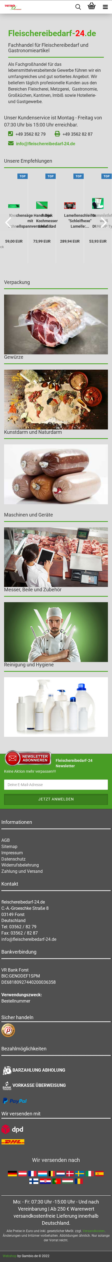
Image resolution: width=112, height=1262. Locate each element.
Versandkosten (94, 1231)
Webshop (10, 1256)
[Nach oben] (97, 1253)
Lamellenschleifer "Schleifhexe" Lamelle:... (80, 220)
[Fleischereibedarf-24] (11, 7)
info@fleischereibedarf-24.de (45, 143)
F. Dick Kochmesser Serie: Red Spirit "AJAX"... (47, 221)
